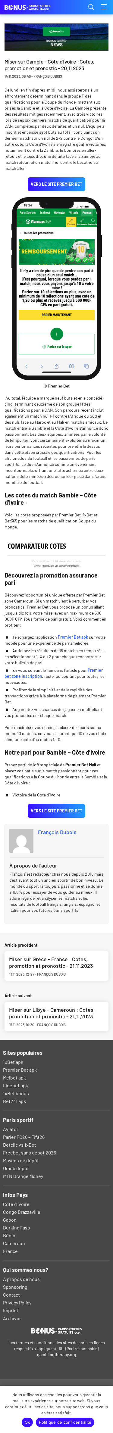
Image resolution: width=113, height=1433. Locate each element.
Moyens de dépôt (21, 1160)
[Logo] (56, 1331)
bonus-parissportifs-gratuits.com (35, 7)
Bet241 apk (14, 1101)
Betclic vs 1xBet (19, 1145)
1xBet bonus (16, 1093)
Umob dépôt (16, 1168)
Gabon (10, 1220)
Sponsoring (15, 1287)
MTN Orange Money (23, 1176)
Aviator (10, 1129)
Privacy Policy (17, 1302)
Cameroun (14, 1243)
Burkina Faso (16, 1227)
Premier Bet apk (73, 637)
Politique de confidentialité (65, 1422)
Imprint (10, 1310)
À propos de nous (21, 1279)
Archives (12, 1318)
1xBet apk (13, 1062)
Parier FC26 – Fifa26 (24, 1137)
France (10, 1251)
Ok (27, 1422)
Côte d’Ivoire (16, 1204)
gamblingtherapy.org (56, 1354)
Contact (11, 1294)
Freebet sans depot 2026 (29, 1152)
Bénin (9, 1235)
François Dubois (57, 832)
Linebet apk (15, 1085)
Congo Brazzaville (21, 1212)
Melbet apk (14, 1077)
